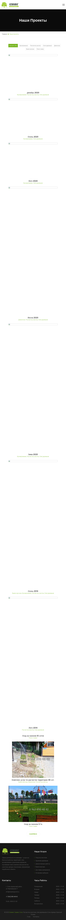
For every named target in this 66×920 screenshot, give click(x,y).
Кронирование (21, 95)
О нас (29, 917)
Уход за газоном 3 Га (33, 824)
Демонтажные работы (43, 864)
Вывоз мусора (16, 593)
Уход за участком (41, 857)
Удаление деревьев (42, 861)
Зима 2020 (33, 454)
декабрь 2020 (33, 92)
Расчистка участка (33, 95)
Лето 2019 (33, 728)
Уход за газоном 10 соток (33, 735)
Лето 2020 (33, 181)
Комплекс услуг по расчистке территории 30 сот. (33, 780)
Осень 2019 (33, 591)
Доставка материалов (43, 870)
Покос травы (33, 738)
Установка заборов (42, 873)
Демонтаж (21, 320)
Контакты (36, 917)
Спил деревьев (44, 95)
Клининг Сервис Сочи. (16, 912)
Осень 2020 (33, 136)
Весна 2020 (33, 317)
